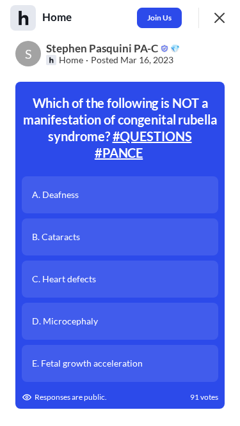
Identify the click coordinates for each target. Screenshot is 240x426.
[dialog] (120, 213)
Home (71, 60)
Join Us (159, 17)
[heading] (58, 17)
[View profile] (23, 18)
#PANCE (119, 152)
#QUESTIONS (152, 136)
